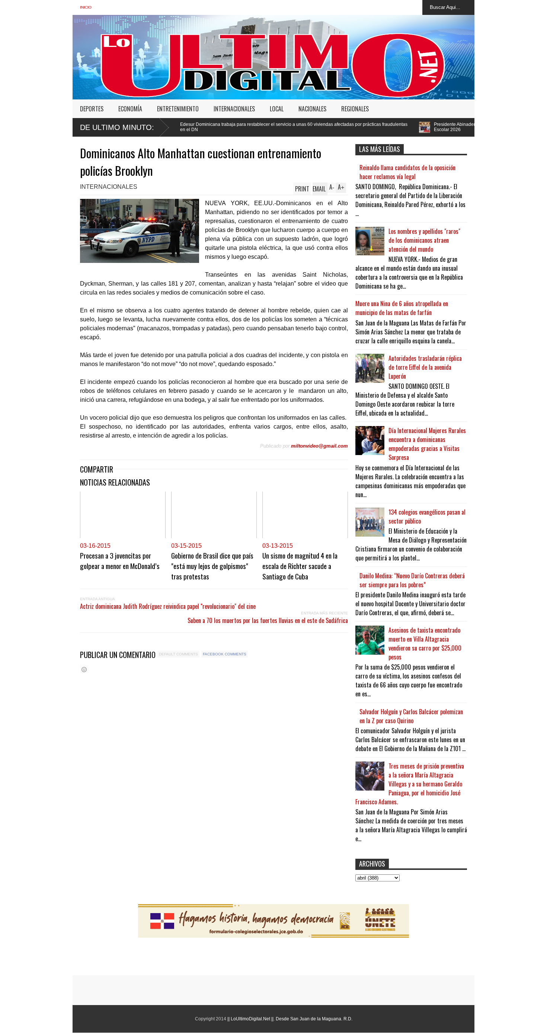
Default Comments (178, 654)
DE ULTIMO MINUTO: (117, 127)
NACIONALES (312, 108)
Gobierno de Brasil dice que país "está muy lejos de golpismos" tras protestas (212, 565)
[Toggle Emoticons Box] (84, 669)
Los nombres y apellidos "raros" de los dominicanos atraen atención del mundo (424, 240)
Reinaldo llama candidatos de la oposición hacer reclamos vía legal (407, 172)
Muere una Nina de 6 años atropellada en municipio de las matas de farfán (401, 308)
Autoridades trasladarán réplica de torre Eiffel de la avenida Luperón (425, 367)
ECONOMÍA (130, 108)
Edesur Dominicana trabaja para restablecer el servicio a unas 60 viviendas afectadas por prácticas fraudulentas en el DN (237, 127)
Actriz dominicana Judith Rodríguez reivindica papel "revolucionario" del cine (168, 606)
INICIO (86, 7)
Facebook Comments (224, 654)
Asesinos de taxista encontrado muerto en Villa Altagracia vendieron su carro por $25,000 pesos (424, 643)
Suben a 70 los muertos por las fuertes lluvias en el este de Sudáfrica (268, 620)
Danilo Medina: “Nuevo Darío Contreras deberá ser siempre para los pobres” (412, 580)
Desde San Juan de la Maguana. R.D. (314, 1018)
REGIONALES (355, 108)
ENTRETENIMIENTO (178, 108)
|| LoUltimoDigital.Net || (250, 1018)
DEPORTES (91, 108)
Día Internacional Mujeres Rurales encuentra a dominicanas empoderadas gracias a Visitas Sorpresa (427, 444)
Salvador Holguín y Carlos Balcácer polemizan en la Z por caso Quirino (411, 716)
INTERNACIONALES (234, 108)
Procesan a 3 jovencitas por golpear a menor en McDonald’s (120, 560)
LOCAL (277, 108)
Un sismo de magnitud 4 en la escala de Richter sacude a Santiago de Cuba (300, 565)
